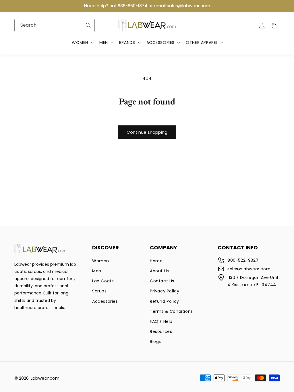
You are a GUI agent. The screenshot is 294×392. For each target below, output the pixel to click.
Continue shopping (147, 132)
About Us (159, 271)
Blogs (155, 341)
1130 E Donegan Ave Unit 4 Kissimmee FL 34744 (253, 281)
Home (156, 261)
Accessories (105, 301)
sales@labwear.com (248, 269)
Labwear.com (45, 378)
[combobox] (54, 25)
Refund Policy (164, 301)
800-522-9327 (242, 260)
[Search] (88, 25)
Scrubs (99, 291)
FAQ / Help (161, 321)
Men (96, 271)
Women (100, 261)
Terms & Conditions (171, 311)
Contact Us (162, 281)
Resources (161, 331)
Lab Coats (103, 281)
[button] (82, 42)
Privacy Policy (164, 291)
